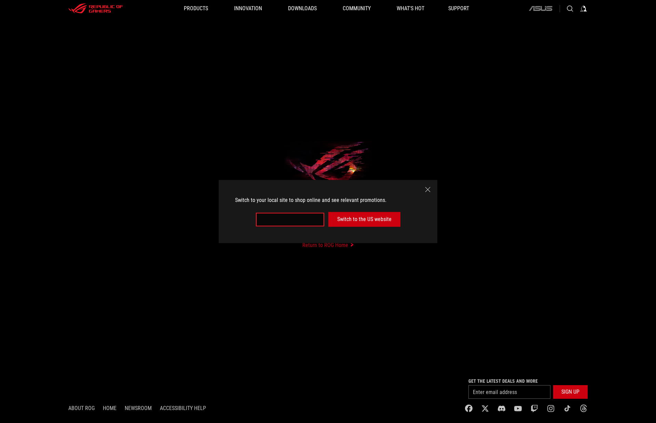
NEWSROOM (138, 408)
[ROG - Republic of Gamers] (95, 8)
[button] (570, 392)
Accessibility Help (183, 408)
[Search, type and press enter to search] (570, 8)
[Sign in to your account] (583, 8)
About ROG (81, 408)
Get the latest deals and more (503, 381)
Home (110, 408)
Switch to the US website (364, 219)
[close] (428, 190)
